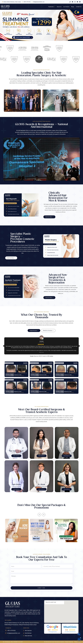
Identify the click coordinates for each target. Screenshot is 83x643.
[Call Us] (79, 634)
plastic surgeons (37, 419)
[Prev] (6, 100)
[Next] (76, 100)
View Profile (16, 455)
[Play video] (41, 159)
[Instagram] (75, 2)
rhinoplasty (24, 247)
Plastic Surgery (41, 75)
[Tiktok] (70, 2)
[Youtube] (77, 2)
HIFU (71, 287)
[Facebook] (72, 2)
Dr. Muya (41, 451)
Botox (62, 287)
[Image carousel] (41, 25)
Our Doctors (66, 6)
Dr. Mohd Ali (66, 451)
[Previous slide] (2, 25)
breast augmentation (11, 249)
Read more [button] (41, 352)
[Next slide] (80, 25)
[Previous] (39, 514)
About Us (59, 6)
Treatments (51, 6)
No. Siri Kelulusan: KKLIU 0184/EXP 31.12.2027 (13, 641)
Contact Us (78, 6)
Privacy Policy (77, 641)
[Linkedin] (80, 2)
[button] (79, 346)
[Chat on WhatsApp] (79, 639)
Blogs (72, 6)
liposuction (34, 247)
